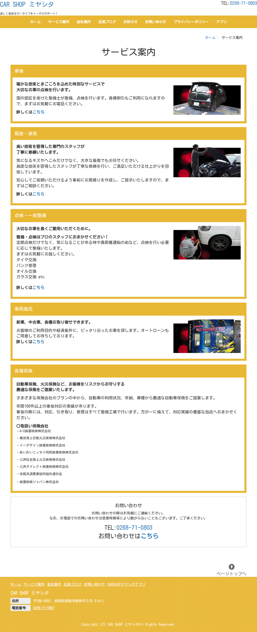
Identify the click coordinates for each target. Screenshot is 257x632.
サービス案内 (58, 22)
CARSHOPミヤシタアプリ (126, 584)
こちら (38, 194)
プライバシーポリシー (191, 22)
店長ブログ (107, 22)
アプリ (221, 22)
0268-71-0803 (243, 3)
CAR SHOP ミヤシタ (27, 4)
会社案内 (84, 22)
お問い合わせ (155, 22)
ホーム (35, 22)
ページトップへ (231, 574)
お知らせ (130, 22)
